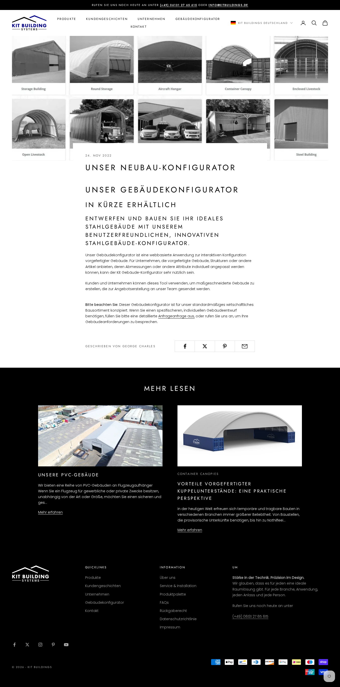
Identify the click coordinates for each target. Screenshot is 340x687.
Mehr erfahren (50, 512)
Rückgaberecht (173, 610)
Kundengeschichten (107, 19)
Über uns (167, 577)
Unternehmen (152, 19)
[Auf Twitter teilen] (205, 346)
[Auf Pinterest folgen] (53, 644)
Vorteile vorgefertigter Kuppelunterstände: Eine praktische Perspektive (232, 491)
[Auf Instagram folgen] (40, 644)
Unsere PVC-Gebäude (68, 475)
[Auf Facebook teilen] (185, 346)
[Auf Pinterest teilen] (225, 346)
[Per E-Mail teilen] (245, 346)
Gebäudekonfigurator (197, 19)
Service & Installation (178, 585)
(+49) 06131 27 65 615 (250, 616)
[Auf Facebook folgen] (14, 644)
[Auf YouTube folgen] (66, 644)
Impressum (170, 627)
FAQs (164, 602)
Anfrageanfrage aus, (176, 316)
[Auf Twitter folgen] (27, 644)
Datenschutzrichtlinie (178, 618)
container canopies (198, 474)
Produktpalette (173, 594)
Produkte (66, 19)
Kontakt (139, 26)
